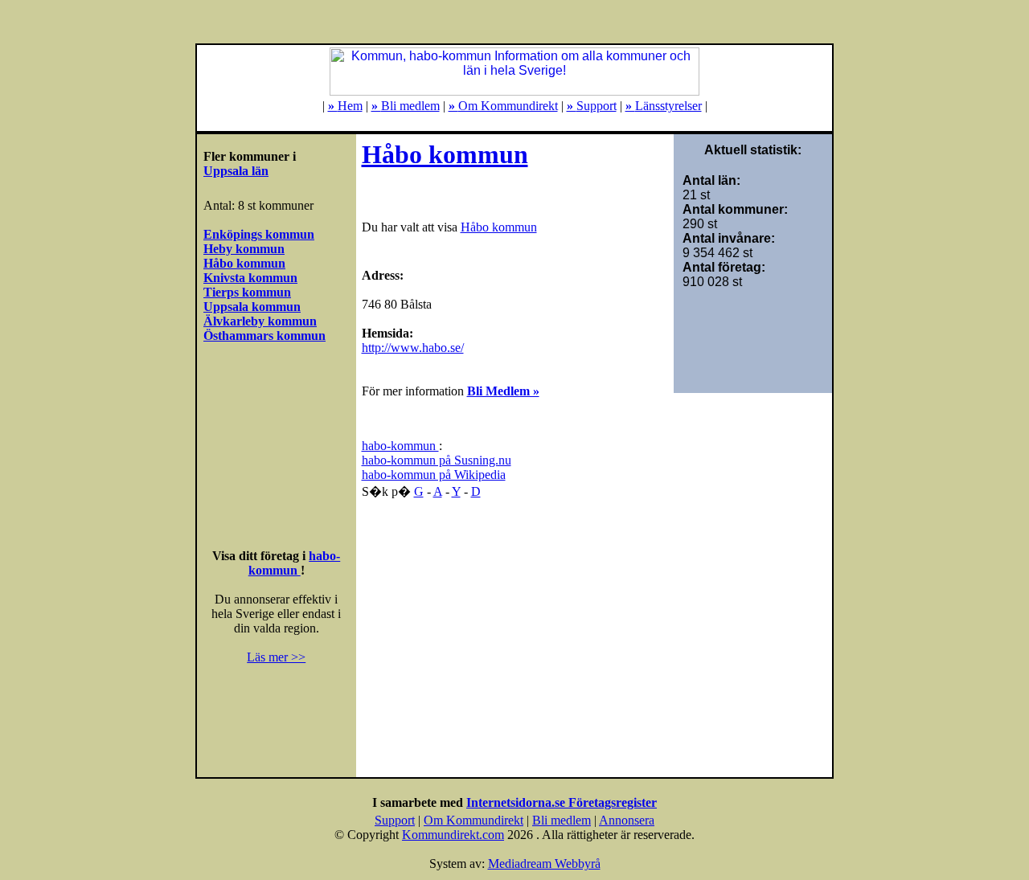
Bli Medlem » (503, 391)
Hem (345, 106)
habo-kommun (294, 563)
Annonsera (626, 820)
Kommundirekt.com (453, 834)
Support (592, 106)
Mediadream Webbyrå (544, 863)
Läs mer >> (276, 657)
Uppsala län (236, 171)
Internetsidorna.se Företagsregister (561, 802)
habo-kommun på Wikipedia (434, 474)
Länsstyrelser (663, 106)
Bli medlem (405, 106)
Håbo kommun (445, 154)
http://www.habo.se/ (413, 347)
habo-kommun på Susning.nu (436, 460)
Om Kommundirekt (503, 106)
